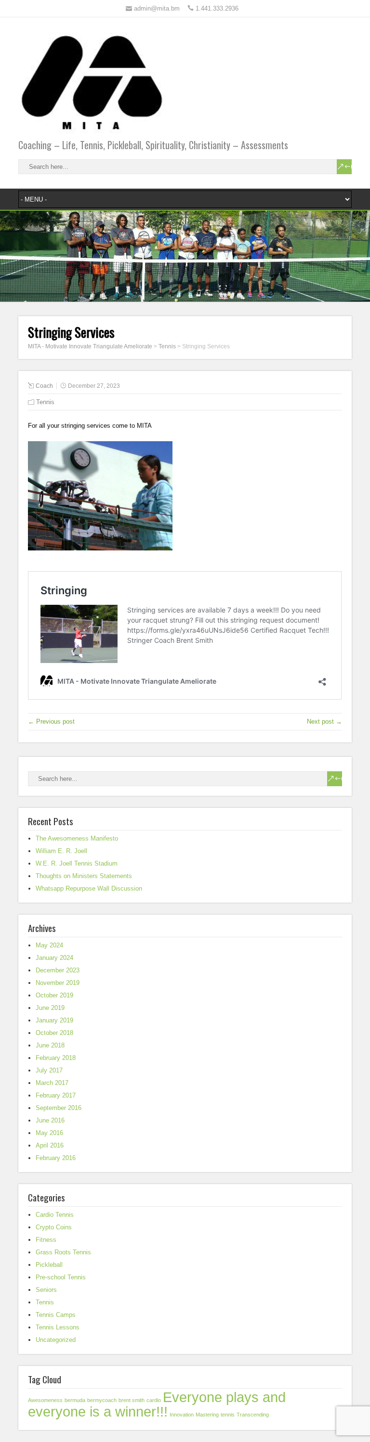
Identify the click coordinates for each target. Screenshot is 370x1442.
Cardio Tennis (55, 1214)
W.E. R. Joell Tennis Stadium (77, 863)
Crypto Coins (54, 1227)
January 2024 (54, 957)
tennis (228, 1414)
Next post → (324, 721)
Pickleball (49, 1264)
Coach (44, 386)
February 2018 (56, 1057)
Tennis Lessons (57, 1327)
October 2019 (54, 995)
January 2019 (54, 1020)
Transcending (253, 1414)
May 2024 (49, 945)
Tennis (45, 402)
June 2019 (50, 1007)
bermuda (75, 1400)
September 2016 (58, 1107)
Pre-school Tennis (61, 1277)
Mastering (207, 1414)
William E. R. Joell (61, 851)
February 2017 (56, 1095)
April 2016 (50, 1145)
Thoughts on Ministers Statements (84, 876)
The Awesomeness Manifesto (77, 838)
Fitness (46, 1239)
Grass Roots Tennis (63, 1252)
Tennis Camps (56, 1314)
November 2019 (57, 982)
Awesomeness (45, 1400)
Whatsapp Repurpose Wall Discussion (89, 888)
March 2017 (52, 1082)
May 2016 (49, 1132)
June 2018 (50, 1045)
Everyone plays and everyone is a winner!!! (157, 1404)
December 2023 (57, 970)
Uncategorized (56, 1339)
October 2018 (54, 1032)
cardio (153, 1400)
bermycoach (102, 1400)
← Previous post (51, 721)
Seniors (46, 1289)
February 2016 (56, 1157)
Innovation (182, 1414)
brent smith (132, 1400)
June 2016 (50, 1120)
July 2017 (49, 1070)
